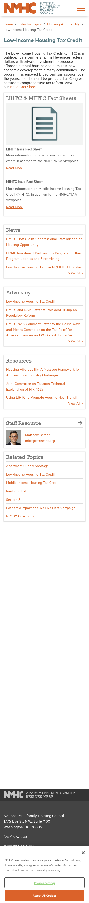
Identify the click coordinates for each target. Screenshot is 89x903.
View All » (75, 272)
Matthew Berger (37, 434)
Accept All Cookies (44, 895)
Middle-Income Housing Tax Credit (32, 482)
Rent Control (16, 490)
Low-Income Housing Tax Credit (30, 301)
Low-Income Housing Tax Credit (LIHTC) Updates (44, 266)
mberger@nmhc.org (40, 440)
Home (9, 23)
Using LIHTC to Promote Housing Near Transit (41, 397)
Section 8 (13, 499)
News (13, 230)
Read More (14, 167)
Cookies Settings (44, 883)
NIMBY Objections (20, 515)
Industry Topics (30, 23)
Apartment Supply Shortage (27, 465)
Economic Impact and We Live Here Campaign (40, 507)
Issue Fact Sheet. (23, 86)
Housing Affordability (64, 23)
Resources (19, 361)
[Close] (83, 852)
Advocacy (18, 293)
